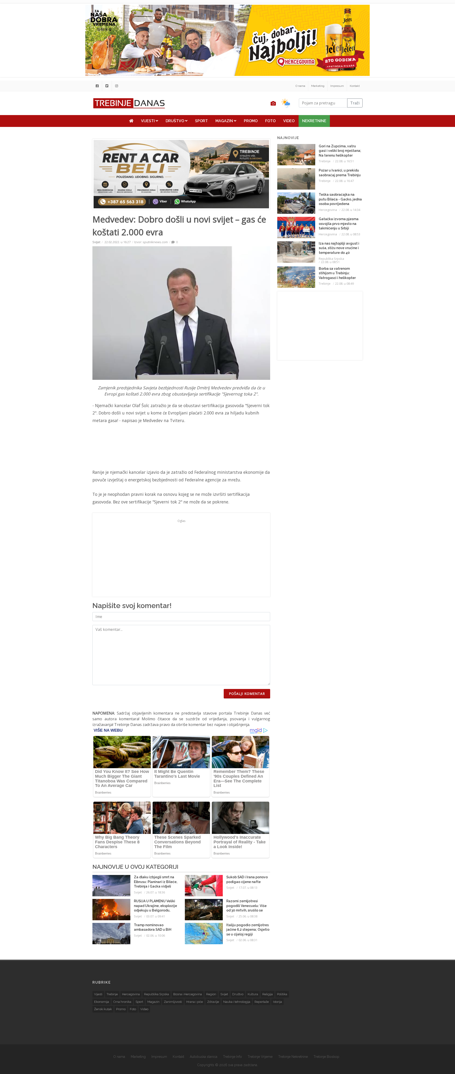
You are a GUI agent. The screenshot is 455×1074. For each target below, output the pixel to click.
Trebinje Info (232, 1057)
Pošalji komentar (247, 693)
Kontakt (355, 86)
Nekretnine (314, 121)
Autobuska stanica (203, 1057)
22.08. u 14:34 (350, 210)
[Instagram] (116, 86)
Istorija (277, 1002)
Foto (270, 121)
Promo (251, 121)
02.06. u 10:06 (155, 935)
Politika (282, 994)
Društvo (175, 121)
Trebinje (325, 161)
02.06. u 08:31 (248, 940)
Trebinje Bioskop (326, 1057)
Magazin (224, 121)
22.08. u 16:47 (344, 181)
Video (289, 121)
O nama (300, 86)
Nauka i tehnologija (236, 1002)
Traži (354, 103)
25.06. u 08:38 (248, 916)
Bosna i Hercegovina (187, 994)
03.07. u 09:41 (155, 916)
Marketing (317, 86)
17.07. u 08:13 (248, 887)
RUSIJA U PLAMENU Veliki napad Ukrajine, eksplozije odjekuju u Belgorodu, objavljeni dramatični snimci (155, 910)
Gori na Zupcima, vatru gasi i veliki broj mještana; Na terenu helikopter (340, 150)
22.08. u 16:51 (344, 161)
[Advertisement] (63, 121)
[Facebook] (97, 86)
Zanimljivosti (173, 1002)
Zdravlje (213, 1002)
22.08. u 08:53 (350, 234)
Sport (201, 121)
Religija (267, 994)
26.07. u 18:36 (155, 892)
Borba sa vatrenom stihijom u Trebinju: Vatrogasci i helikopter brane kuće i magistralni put (338, 278)
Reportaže (262, 1002)
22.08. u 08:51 (330, 262)
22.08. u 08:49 (344, 283)
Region (211, 994)
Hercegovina (328, 210)
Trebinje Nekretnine (293, 1057)
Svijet (96, 242)
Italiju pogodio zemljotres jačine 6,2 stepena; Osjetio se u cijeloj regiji (247, 929)
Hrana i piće (194, 1002)
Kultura (253, 994)
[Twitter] (107, 86)
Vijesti (148, 121)
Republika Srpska (331, 258)
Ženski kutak (103, 1009)
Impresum (337, 86)
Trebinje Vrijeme (260, 1057)
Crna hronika (122, 1002)
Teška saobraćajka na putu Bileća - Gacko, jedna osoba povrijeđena (340, 199)
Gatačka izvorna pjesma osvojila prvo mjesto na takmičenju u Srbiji (339, 223)
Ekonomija (101, 1002)
